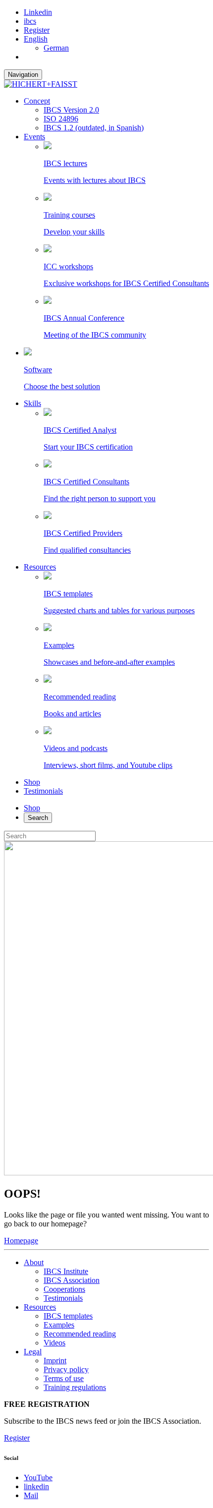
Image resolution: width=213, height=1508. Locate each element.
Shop (32, 782)
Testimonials (43, 791)
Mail (31, 1495)
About (34, 1262)
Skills (32, 403)
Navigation (23, 74)
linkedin (36, 1486)
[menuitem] (36, 39)
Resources (40, 567)
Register (37, 30)
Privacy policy (66, 1369)
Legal (33, 1351)
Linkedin (38, 12)
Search (38, 817)
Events (34, 136)
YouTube (38, 1477)
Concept (37, 101)
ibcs (30, 21)
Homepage (21, 1240)
